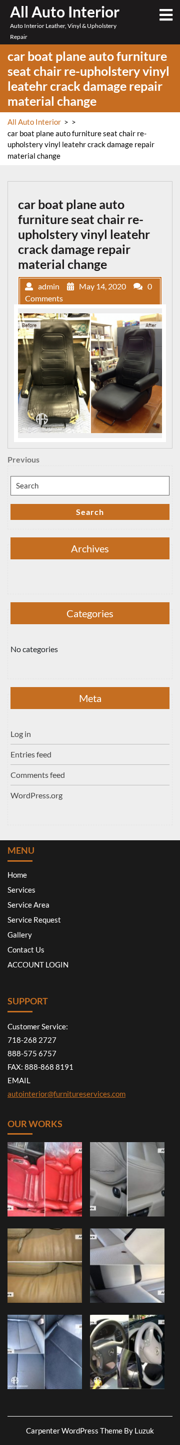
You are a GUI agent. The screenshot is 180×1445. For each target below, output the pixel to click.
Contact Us (26, 949)
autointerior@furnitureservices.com (67, 1093)
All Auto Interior (65, 11)
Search (90, 511)
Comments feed (37, 774)
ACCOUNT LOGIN (38, 964)
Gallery (20, 934)
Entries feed (31, 754)
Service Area (29, 904)
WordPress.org (36, 795)
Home (17, 874)
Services (22, 889)
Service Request (34, 919)
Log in (20, 733)
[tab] (166, 14)
